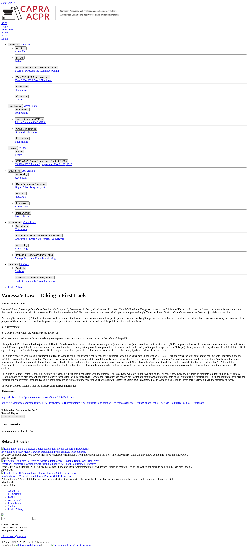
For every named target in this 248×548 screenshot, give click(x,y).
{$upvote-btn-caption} (13, 416)
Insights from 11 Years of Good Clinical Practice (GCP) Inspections (37, 476)
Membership (15, 106)
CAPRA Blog (15, 287)
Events (12, 148)
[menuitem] (13, 490)
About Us (14, 44)
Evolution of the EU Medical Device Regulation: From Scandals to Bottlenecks (43, 451)
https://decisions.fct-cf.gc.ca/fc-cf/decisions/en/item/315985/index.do (37, 397)
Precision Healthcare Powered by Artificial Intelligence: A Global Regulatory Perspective (48, 463)
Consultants (15, 222)
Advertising (14, 171)
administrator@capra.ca (13, 536)
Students (13, 264)
